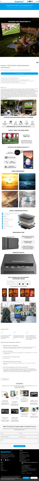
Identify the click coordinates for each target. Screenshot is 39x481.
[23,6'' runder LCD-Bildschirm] (34, 409)
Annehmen (26, 477)
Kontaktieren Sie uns (4, 470)
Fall (1, 466)
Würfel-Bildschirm (22, 458)
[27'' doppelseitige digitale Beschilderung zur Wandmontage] (24, 409)
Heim (7, 7)
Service (2, 465)
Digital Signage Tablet (23, 461)
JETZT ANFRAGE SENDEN (19, 73)
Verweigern (34, 477)
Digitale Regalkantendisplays (24, 452)
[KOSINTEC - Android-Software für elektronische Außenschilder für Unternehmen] (5, 411)
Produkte (10, 7)
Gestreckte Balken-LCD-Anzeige (24, 456)
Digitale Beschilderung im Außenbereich (26, 7)
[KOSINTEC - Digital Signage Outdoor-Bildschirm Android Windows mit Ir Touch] (14, 411)
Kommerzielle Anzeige (16, 7)
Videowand (21, 453)
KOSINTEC (5, 87)
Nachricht (2, 467)
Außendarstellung (5, 379)
